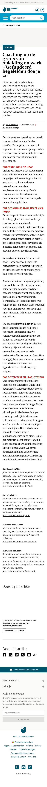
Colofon (29, 746)
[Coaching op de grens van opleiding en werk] (12, 603)
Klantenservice (11, 680)
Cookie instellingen (27, 749)
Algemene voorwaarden (14, 746)
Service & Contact (18, 757)
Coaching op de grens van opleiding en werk (16, 624)
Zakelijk (7, 686)
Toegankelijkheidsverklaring (22, 753)
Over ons (32, 757)
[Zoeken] (41, 17)
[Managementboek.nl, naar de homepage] (10, 11)
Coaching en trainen (12, 25)
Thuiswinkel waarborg (23, 742)
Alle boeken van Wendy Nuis (16, 515)
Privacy (38, 746)
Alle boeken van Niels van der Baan (20, 541)
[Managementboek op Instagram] (30, 767)
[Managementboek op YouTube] (23, 767)
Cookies (13, 749)
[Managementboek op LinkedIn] (17, 767)
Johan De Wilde (12, 124)
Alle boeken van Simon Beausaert (19, 571)
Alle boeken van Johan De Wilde (18, 486)
